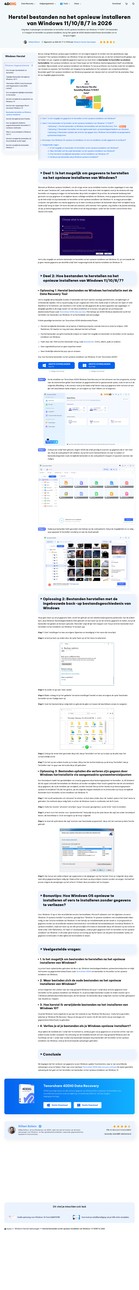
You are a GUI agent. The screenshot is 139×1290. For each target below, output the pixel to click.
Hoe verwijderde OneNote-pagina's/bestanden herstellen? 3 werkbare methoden (18, 125)
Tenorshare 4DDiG (83, 971)
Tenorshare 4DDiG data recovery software (100, 1067)
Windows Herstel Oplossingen (85, 42)
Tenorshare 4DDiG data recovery (73, 312)
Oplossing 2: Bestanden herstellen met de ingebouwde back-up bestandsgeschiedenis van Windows (88, 129)
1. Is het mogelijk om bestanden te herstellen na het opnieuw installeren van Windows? (83, 148)
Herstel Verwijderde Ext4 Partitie (18, 119)
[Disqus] (69, 1170)
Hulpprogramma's (47, 4)
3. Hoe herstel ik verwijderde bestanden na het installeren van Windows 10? (78, 154)
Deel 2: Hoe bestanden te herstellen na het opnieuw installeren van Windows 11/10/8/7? (78, 123)
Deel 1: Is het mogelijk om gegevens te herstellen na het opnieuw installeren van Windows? (79, 118)
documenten (89, 342)
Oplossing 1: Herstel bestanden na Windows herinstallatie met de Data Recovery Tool (86, 126)
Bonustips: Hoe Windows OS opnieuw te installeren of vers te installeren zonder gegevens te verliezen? (84, 140)
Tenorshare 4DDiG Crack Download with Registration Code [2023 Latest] (19, 86)
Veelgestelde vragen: (50, 145)
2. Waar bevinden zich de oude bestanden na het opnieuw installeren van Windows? (81, 151)
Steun (76, 4)
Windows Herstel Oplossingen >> (28, 1229)
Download (116, 4)
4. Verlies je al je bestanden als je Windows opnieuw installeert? (73, 157)
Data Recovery (27, 4)
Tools (64, 4)
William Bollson (34, 42)
